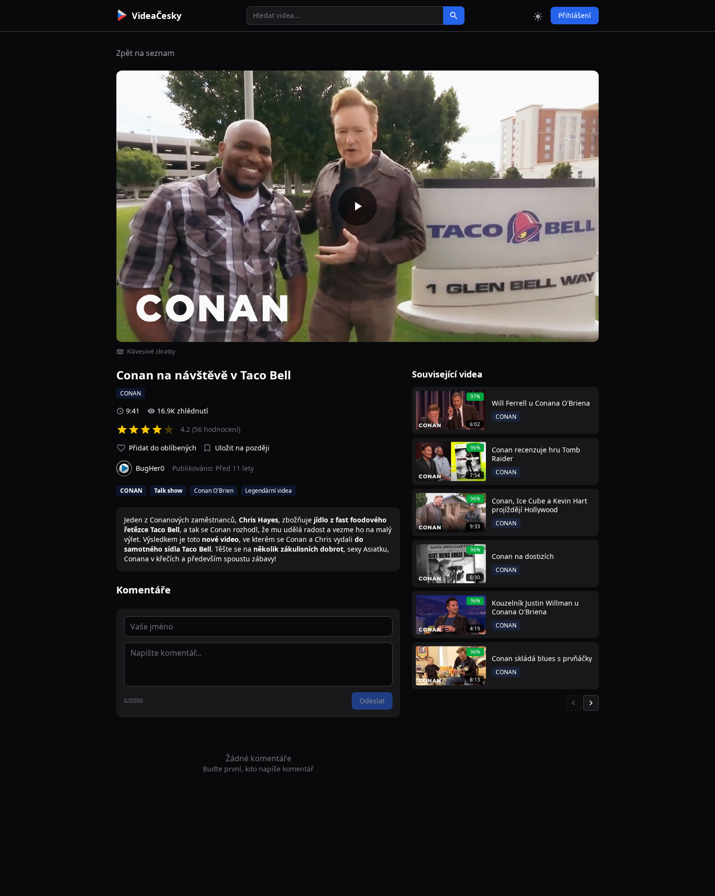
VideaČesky (156, 15)
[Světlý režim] (538, 15)
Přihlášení (574, 15)
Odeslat (372, 700)
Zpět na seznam (145, 53)
